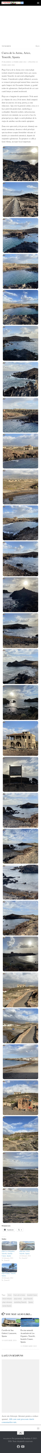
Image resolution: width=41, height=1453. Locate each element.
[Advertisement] (20, 21)
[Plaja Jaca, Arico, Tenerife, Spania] (27, 1245)
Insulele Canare (32, 1295)
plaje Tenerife (28, 1299)
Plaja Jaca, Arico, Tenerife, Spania (24, 1252)
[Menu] (38, 3)
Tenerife (6, 46)
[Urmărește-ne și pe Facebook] (18, 1446)
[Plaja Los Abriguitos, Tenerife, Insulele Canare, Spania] (9, 1245)
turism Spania (7, 1306)
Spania (31, 1302)
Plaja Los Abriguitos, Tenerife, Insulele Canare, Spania (8, 1253)
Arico (9, 1295)
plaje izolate (18, 1299)
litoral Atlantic (7, 1299)
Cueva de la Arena (19, 1295)
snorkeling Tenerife (20, 1302)
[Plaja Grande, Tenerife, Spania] (9, 1267)
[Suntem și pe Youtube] (22, 1446)
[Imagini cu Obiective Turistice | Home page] (16, 3)
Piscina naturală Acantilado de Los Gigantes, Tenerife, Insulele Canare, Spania (27, 1336)
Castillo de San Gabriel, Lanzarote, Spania (9, 1333)
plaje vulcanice (7, 1302)
